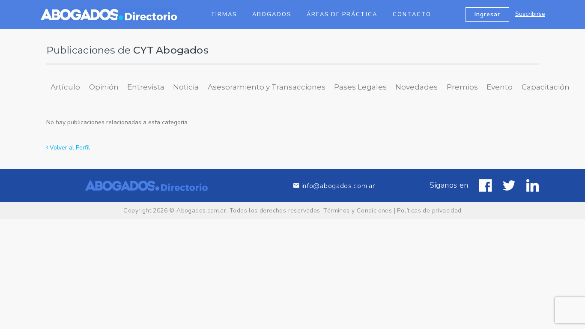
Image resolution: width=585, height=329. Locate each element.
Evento (500, 87)
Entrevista (145, 87)
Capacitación (546, 87)
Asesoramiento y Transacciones (266, 87)
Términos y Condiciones (357, 210)
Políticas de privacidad (429, 210)
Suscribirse (530, 14)
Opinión (104, 87)
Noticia (186, 87)
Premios (462, 87)
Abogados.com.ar (201, 210)
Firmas (224, 14)
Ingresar (487, 14)
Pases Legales (360, 87)
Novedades (416, 87)
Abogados (271, 14)
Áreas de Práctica (342, 14)
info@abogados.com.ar (338, 185)
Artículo (65, 87)
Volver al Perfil (69, 148)
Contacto (412, 14)
